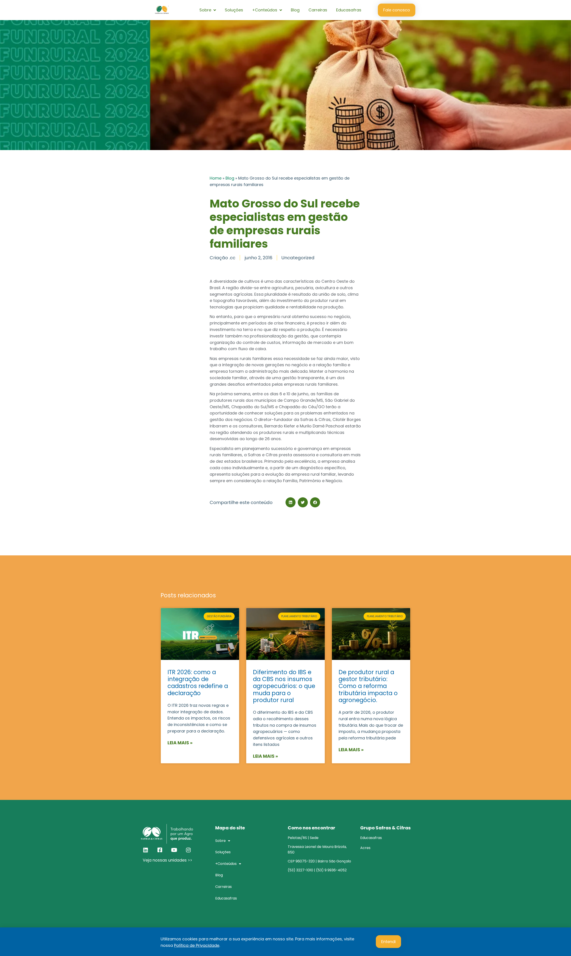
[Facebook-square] (159, 850)
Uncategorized (297, 258)
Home (215, 178)
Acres (365, 847)
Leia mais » (180, 742)
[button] (291, 502)
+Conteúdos (264, 10)
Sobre (205, 10)
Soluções (234, 10)
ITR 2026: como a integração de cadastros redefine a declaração (198, 682)
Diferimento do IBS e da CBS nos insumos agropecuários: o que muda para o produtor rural (284, 686)
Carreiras (317, 10)
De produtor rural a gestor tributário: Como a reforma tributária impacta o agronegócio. (368, 686)
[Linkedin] (145, 850)
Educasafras (348, 10)
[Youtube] (174, 850)
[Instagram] (188, 850)
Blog (295, 10)
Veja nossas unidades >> (167, 860)
